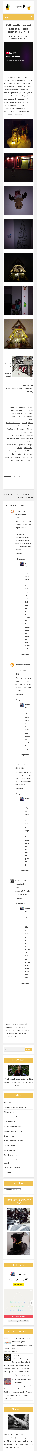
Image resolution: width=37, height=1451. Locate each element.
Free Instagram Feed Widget (19, 1321)
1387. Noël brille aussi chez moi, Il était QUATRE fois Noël (18, 29)
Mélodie (22, 407)
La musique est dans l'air (14, 1131)
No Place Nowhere (13, 423)
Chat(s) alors (9, 1112)
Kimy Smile (16, 454)
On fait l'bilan (9, 1145)
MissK (24, 423)
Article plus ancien (25, 497)
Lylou (20, 445)
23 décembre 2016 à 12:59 (21, 884)
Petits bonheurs (10, 1150)
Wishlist (7, 1172)
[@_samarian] (13, 1274)
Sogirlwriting (10, 451)
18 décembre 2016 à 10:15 (21, 514)
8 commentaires (19, 38)
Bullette (10, 445)
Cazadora (21, 416)
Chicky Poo (13, 407)
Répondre (19, 553)
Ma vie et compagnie (13, 457)
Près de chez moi (10, 1155)
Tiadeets (28, 435)
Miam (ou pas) (9, 1136)
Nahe (30, 420)
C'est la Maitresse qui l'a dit (15, 1107)
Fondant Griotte (18, 435)
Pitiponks (28, 448)
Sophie (23, 432)
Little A (19, 448)
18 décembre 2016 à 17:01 (21, 671)
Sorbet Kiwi (27, 451)
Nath (12, 460)
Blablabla (7, 1102)
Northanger (27, 457)
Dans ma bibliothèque (12, 1117)
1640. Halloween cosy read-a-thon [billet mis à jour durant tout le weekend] (22, 1359)
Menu (7, 17)
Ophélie (29, 410)
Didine (30, 426)
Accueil (26, 494)
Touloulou (11, 429)
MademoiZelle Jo (17, 410)
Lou (15, 445)
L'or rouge (28, 445)
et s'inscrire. (28, 385)
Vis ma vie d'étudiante (12, 1168)
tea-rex (29, 407)
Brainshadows (26, 460)
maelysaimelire (12, 438)
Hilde (17, 460)
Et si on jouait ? (10, 1122)
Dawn (30, 432)
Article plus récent (11, 494)
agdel (19, 451)
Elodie (29, 429)
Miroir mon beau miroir (13, 1141)
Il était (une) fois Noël (19, 36)
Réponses (21, 559)
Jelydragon (21, 429)
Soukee (29, 416)
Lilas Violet (27, 454)
